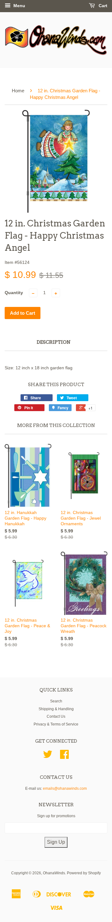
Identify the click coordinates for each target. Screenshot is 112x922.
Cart (102, 5)
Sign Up (56, 842)
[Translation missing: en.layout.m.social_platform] (47, 757)
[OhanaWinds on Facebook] (64, 757)
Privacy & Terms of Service (56, 724)
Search (56, 701)
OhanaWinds (54, 873)
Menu (18, 5)
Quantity (14, 292)
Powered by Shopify (84, 873)
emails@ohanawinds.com (65, 788)
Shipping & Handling (56, 709)
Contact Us (56, 716)
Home (18, 90)
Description (54, 342)
